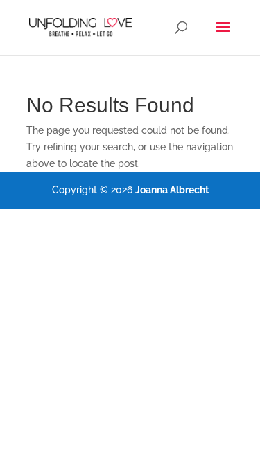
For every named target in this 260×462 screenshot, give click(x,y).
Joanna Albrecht (172, 189)
